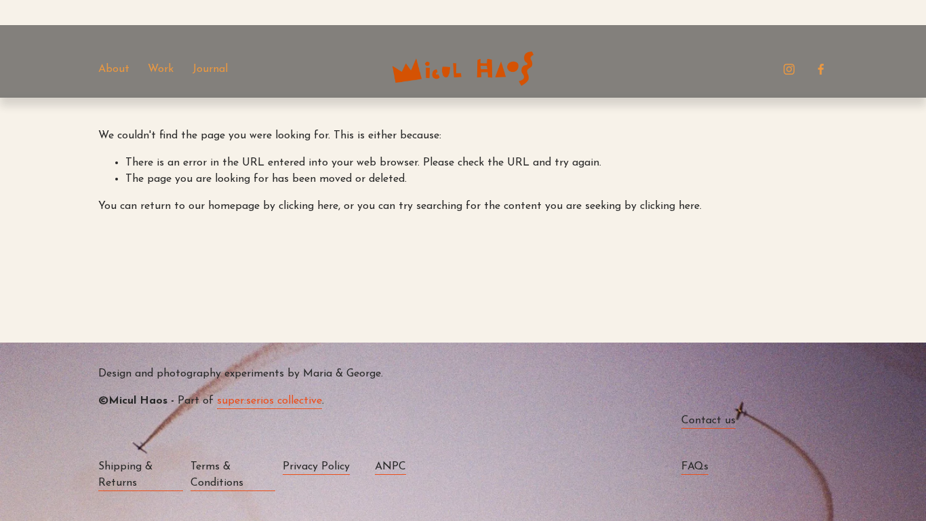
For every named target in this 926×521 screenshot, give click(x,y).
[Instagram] (789, 69)
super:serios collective (269, 400)
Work (161, 69)
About (113, 69)
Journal (210, 69)
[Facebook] (821, 69)
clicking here (308, 206)
